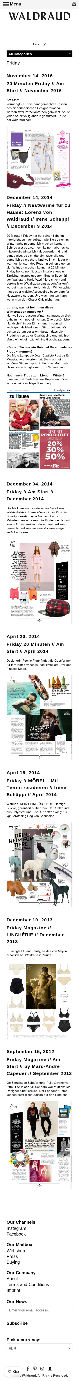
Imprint (13, 1290)
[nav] (12, 4)
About (12, 1278)
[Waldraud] (39, 16)
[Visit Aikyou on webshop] (39, 1038)
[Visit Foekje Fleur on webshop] (39, 759)
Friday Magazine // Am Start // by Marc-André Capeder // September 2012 (39, 1066)
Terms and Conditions (28, 1284)
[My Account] (49, 1369)
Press (12, 1256)
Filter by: (39, 44)
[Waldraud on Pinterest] (35, 1369)
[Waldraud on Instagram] (42, 1369)
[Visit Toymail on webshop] (39, 623)
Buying (13, 1262)
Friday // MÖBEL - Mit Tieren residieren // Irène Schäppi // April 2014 (36, 787)
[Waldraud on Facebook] (28, 1369)
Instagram (16, 1228)
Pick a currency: (24, 1339)
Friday (13, 63)
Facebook (16, 1234)
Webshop (16, 1250)
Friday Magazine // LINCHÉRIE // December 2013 (35, 934)
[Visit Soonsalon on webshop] (39, 906)
